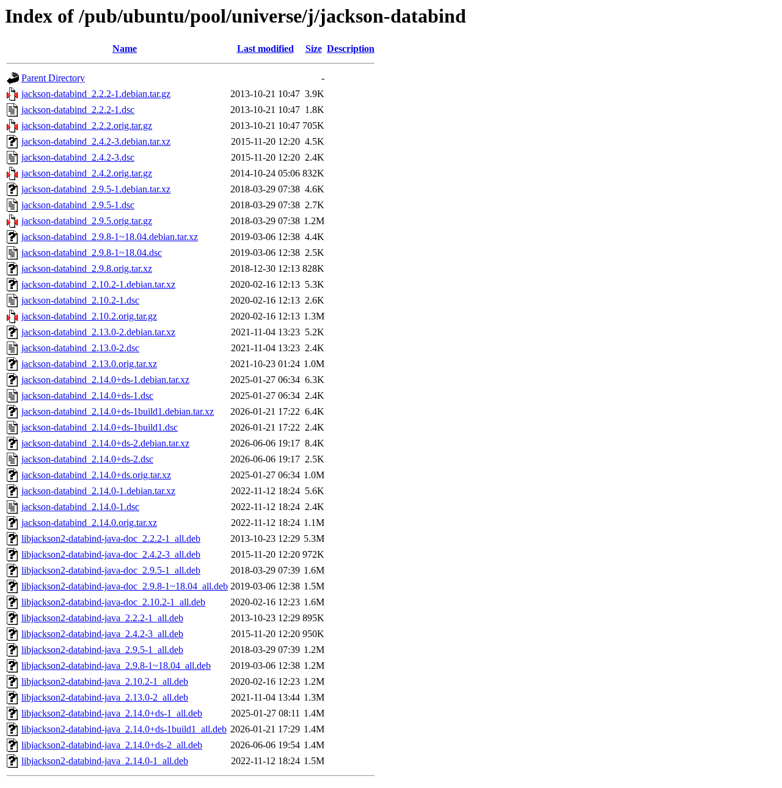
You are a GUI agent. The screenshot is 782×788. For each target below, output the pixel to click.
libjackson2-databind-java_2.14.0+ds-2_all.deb (111, 745)
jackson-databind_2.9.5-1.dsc (77, 205)
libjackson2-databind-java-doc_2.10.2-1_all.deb (113, 602)
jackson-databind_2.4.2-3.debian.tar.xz (95, 141)
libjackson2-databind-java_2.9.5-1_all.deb (102, 649)
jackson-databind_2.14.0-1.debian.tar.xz (98, 491)
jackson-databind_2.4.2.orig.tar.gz (86, 173)
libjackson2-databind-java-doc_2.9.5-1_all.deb (110, 570)
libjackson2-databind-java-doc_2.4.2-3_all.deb (110, 554)
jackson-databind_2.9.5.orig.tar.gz (86, 221)
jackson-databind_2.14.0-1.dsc (80, 507)
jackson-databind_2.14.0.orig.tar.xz (89, 522)
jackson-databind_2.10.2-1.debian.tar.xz (98, 284)
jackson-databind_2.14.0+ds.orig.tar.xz (96, 475)
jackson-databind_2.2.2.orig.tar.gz (86, 125)
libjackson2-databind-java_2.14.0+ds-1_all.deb (111, 713)
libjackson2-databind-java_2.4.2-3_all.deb (102, 634)
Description (351, 48)
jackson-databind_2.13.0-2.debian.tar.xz (98, 332)
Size (313, 48)
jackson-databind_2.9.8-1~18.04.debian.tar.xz (109, 237)
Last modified (265, 48)
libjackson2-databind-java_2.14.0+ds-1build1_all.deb (124, 729)
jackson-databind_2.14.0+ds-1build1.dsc (99, 427)
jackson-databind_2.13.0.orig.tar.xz (89, 364)
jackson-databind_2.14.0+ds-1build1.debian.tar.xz (117, 411)
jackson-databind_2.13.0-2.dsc (80, 348)
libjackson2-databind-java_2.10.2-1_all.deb (104, 681)
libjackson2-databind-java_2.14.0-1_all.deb (104, 761)
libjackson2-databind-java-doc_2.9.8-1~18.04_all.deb (124, 586)
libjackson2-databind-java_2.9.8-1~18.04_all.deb (116, 665)
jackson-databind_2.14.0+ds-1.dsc (87, 395)
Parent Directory (53, 78)
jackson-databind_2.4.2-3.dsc (77, 157)
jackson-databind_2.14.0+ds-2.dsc (87, 459)
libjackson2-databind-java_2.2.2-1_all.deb (102, 618)
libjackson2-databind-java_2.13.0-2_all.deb (104, 697)
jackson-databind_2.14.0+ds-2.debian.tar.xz (105, 443)
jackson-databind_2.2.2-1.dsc (77, 109)
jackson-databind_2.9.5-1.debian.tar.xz (95, 189)
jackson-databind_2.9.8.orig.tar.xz (86, 268)
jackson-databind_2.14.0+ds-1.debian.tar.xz (105, 379)
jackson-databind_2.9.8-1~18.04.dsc (91, 252)
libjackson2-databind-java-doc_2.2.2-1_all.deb (110, 538)
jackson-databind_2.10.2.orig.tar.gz (89, 316)
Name (124, 48)
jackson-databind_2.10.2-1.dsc (80, 300)
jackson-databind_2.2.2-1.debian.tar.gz (95, 94)
